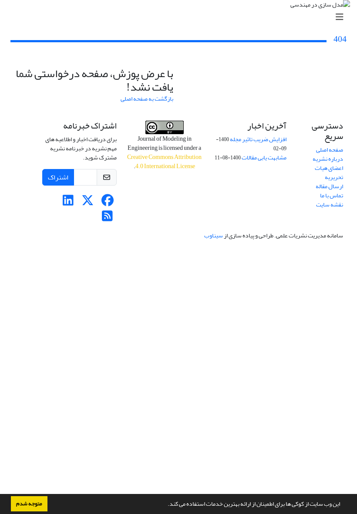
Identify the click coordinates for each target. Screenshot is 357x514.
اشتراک (58, 177)
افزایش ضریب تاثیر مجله (258, 139)
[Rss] (107, 218)
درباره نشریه (328, 159)
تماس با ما (331, 195)
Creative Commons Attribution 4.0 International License (164, 161)
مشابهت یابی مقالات (264, 157)
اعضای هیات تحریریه (329, 172)
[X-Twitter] (87, 203)
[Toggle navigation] (181, 17)
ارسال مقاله (329, 186)
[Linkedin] (68, 203)
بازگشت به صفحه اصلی (147, 99)
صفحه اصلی (329, 150)
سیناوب (213, 235)
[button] (165, 505)
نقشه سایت (329, 204)
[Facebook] (107, 203)
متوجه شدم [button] (29, 503)
